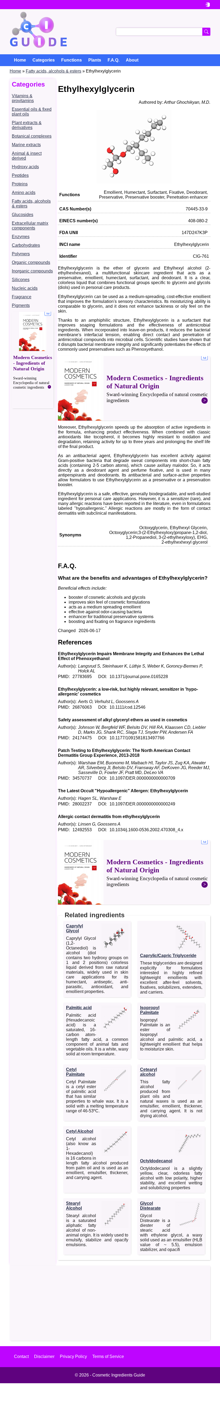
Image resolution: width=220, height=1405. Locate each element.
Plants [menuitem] (94, 60)
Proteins (20, 184)
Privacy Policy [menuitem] (73, 1356)
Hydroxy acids (25, 166)
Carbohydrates (26, 245)
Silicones (21, 279)
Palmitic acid (79, 1007)
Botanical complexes (32, 136)
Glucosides (22, 214)
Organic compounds (31, 262)
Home (15, 71)
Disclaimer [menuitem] (44, 1356)
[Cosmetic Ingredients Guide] (38, 31)
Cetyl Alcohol (79, 1131)
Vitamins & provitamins (23, 98)
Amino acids (23, 192)
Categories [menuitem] (43, 60)
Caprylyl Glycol (74, 928)
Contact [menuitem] (21, 1356)
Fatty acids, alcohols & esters (53, 71)
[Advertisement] (33, 360)
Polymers (21, 254)
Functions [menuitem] (71, 60)
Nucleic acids (25, 288)
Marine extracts (26, 144)
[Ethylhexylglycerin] (134, 182)
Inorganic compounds (32, 271)
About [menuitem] (132, 60)
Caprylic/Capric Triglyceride (168, 955)
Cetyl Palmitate (75, 1072)
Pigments (21, 305)
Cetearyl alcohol (148, 1072)
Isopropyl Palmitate (149, 1010)
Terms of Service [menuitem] (108, 1356)
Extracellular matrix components (30, 225)
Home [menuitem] (20, 60)
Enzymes (21, 236)
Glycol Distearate (150, 1205)
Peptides (20, 175)
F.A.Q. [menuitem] (113, 60)
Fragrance (21, 297)
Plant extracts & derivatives (27, 125)
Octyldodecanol (156, 1161)
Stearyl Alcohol (74, 1205)
